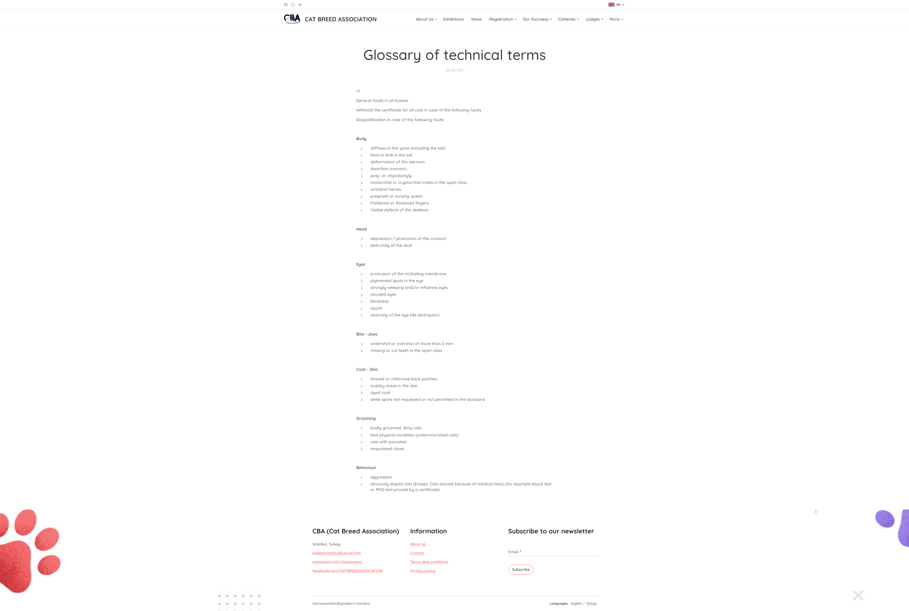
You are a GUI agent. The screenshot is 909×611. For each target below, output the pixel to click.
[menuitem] (427, 19)
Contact (417, 553)
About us (418, 544)
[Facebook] (286, 5)
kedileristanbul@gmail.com (336, 553)
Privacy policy (422, 570)
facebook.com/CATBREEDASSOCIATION (347, 570)
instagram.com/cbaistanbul (337, 561)
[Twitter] (300, 5)
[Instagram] (293, 5)
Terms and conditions (429, 561)
